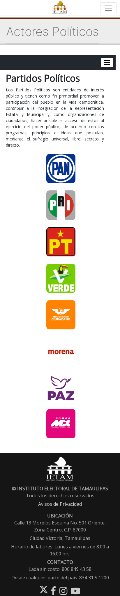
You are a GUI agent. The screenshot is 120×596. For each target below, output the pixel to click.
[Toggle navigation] (108, 8)
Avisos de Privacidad (60, 504)
